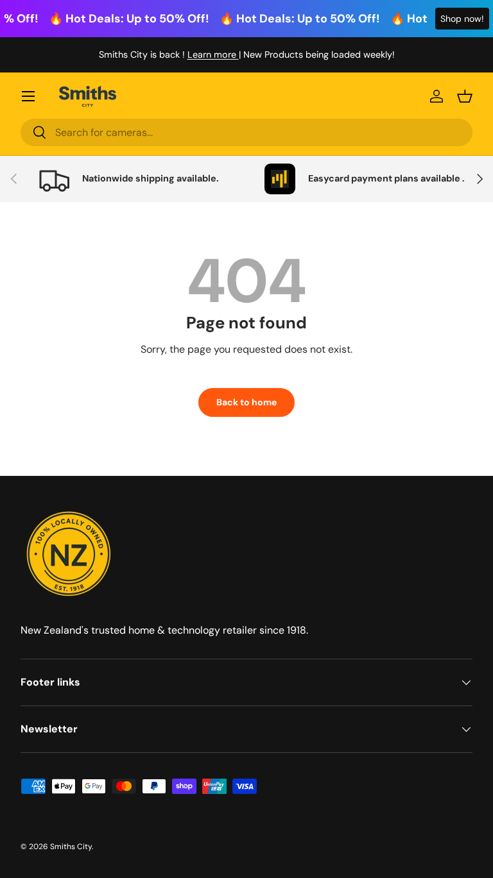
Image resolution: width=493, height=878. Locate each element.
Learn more (213, 54)
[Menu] (28, 96)
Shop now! (462, 18)
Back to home (246, 402)
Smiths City (71, 846)
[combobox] (246, 132)
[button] (465, 96)
